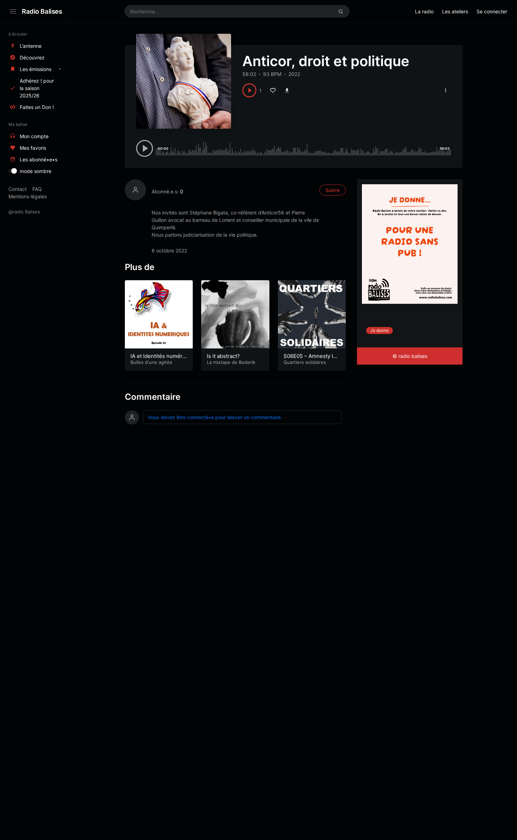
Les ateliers (455, 11)
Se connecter (492, 11)
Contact (17, 189)
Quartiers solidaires (304, 362)
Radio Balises (42, 11)
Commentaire (152, 397)
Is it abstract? (223, 356)
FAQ (37, 189)
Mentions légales (27, 196)
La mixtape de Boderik (231, 362)
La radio (424, 11)
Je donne (379, 330)
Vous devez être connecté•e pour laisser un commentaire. (215, 417)
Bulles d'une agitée (151, 362)
